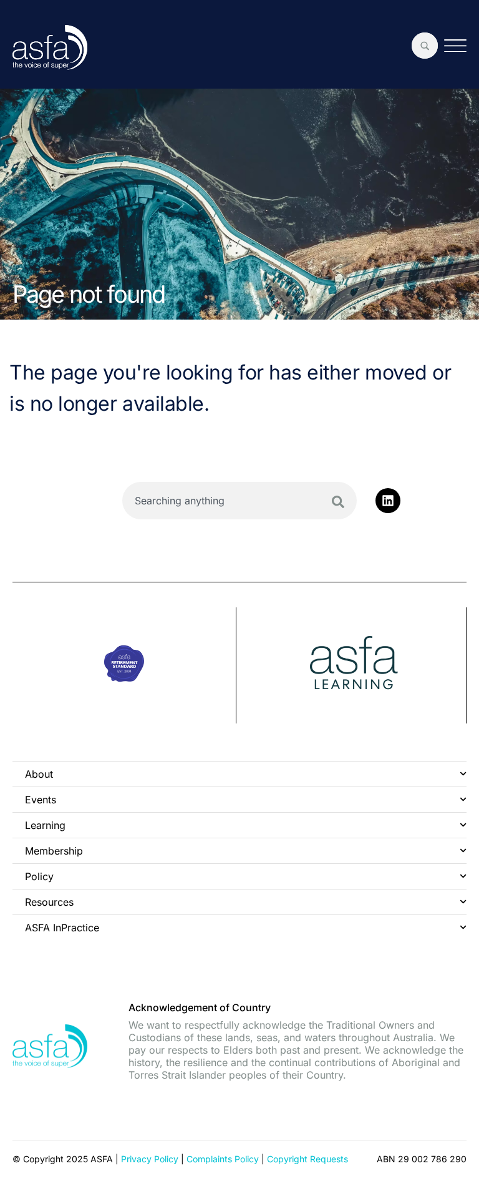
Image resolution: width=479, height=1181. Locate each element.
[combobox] (239, 500)
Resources (49, 902)
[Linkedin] (387, 500)
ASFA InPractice (62, 927)
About (39, 774)
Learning (45, 825)
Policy (39, 876)
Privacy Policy (149, 1159)
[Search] (338, 502)
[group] (124, 665)
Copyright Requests (307, 1159)
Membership (54, 851)
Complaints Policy (222, 1159)
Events (40, 799)
